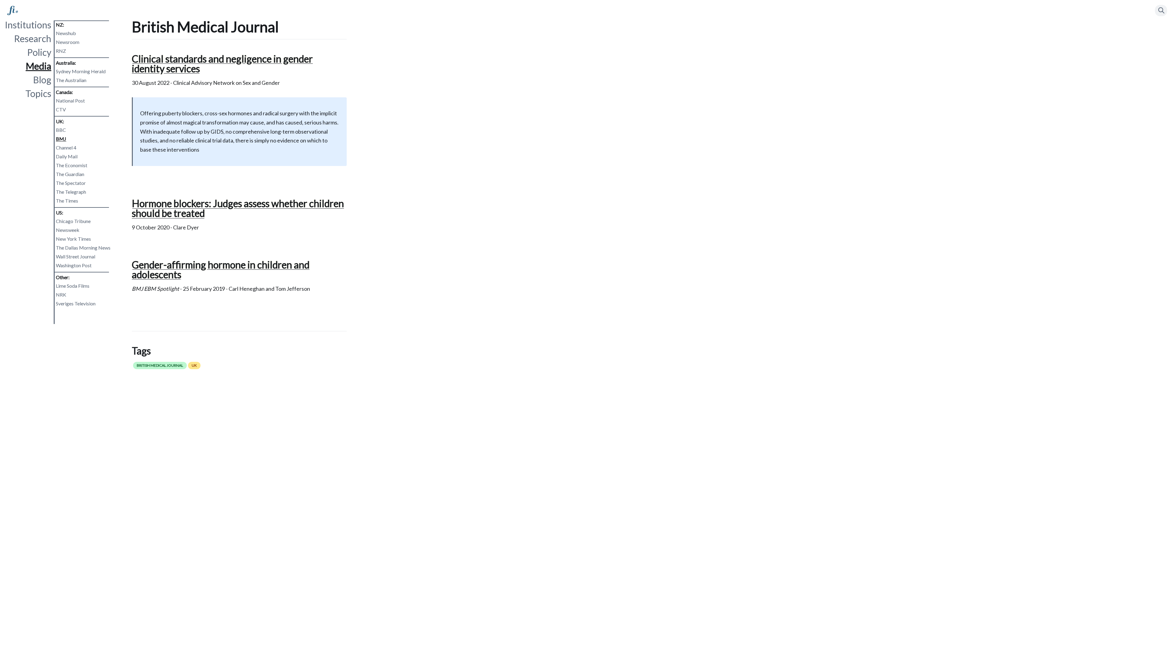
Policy (39, 52)
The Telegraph (71, 192)
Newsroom (67, 42)
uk (194, 365)
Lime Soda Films (72, 286)
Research (32, 38)
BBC (61, 130)
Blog (42, 79)
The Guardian (70, 174)
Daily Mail (67, 156)
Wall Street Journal (75, 256)
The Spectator (71, 183)
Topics (38, 93)
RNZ (61, 51)
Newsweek (67, 230)
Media (38, 65)
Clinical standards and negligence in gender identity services (222, 63)
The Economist (71, 165)
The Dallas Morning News (83, 247)
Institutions (28, 24)
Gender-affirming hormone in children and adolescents (220, 269)
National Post (70, 100)
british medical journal (160, 365)
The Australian (71, 80)
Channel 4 (66, 147)
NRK (61, 294)
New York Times (73, 239)
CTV (61, 109)
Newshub (66, 33)
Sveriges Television (76, 303)
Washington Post (74, 265)
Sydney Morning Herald (81, 71)
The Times (67, 200)
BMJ (61, 139)
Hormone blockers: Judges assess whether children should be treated (238, 208)
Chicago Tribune (73, 221)
